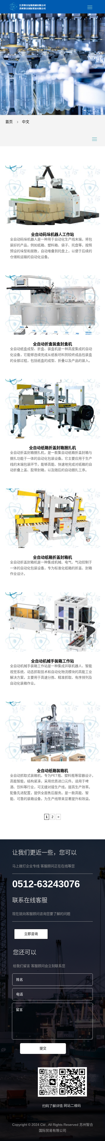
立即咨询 (31, 934)
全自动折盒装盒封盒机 (52, 344)
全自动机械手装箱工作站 (52, 661)
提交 (43, 1048)
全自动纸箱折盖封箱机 (52, 557)
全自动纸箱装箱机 (52, 771)
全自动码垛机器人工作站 (52, 234)
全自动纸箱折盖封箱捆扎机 (52, 448)
